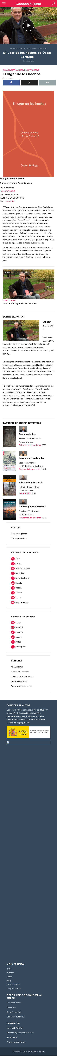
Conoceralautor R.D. (16, 1016)
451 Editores (17, 666)
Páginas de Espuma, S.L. (29, 469)
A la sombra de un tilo (31, 482)
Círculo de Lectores (20, 671)
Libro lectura (9, 300)
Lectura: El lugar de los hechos (20, 303)
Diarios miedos (27, 434)
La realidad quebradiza (31, 458)
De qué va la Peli (14, 1012)
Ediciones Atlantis (19, 681)
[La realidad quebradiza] (9, 461)
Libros (9, 976)
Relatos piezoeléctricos (32, 506)
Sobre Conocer (13, 984)
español (14, 49)
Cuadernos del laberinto (30, 517)
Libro (28, 49)
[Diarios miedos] (9, 436)
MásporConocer (14, 988)
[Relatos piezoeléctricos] (9, 509)
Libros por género (19, 533)
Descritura (11, 1007)
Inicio (9, 968)
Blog (9, 980)
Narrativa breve (39, 49)
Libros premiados (19, 538)
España (22, 49)
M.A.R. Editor (25, 493)
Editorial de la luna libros (30, 445)
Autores (10, 972)
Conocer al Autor (36, 1051)
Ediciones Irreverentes (21, 686)
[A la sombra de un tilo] (9, 485)
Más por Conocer (14, 1002)
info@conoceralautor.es (23, 1032)
